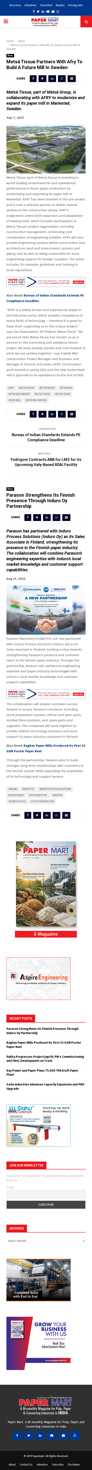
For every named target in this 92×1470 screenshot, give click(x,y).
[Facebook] (17, 1435)
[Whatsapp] (75, 1435)
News (10, 55)
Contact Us (26, 1464)
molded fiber (16, 795)
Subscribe (58, 1464)
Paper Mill (14, 400)
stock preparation (42, 801)
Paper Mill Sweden (36, 400)
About (12, 1464)
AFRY (11, 388)
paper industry (38, 795)
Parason (57, 795)
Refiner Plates (17, 801)
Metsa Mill (66, 388)
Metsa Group (26, 388)
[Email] (63, 1435)
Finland (13, 789)
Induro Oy (28, 789)
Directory (15, 5)
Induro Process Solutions (55, 789)
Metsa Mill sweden (19, 394)
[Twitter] (28, 1435)
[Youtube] (51, 1435)
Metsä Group (47, 388)
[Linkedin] (40, 1435)
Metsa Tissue (42, 394)
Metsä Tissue (62, 394)
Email (10, 1187)
